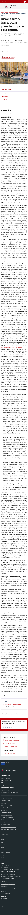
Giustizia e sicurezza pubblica (8, 820)
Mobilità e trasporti (5, 824)
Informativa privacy (5, 893)
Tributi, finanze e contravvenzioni (9, 829)
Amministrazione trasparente (8, 889)
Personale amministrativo (7, 788)
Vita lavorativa (4, 834)
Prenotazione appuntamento (8, 884)
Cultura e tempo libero (6, 815)
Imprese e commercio (6, 822)
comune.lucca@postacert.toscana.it (12, 876)
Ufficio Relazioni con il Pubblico (8, 875)
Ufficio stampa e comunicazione (12, 704)
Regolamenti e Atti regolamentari (9, 792)
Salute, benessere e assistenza (8, 827)
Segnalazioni (4, 886)
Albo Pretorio (4, 891)
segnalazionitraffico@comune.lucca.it (11, 347)
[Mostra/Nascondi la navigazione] (2, 6)
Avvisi (2, 847)
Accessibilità (4, 898)
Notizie (2, 842)
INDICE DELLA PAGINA (6, 90)
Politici (2, 785)
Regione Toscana (5, 1)
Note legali (3, 896)
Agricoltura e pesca (5, 801)
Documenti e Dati (5, 790)
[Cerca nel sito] (24, 6)
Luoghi (2, 855)
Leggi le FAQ (4, 881)
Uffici (2, 783)
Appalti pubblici (4, 808)
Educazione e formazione (7, 817)
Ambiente (3, 803)
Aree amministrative (6, 780)
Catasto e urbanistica (6, 812)
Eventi (2, 858)
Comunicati (3, 845)
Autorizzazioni (4, 810)
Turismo (3, 832)
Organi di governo (5, 778)
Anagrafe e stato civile (6, 805)
